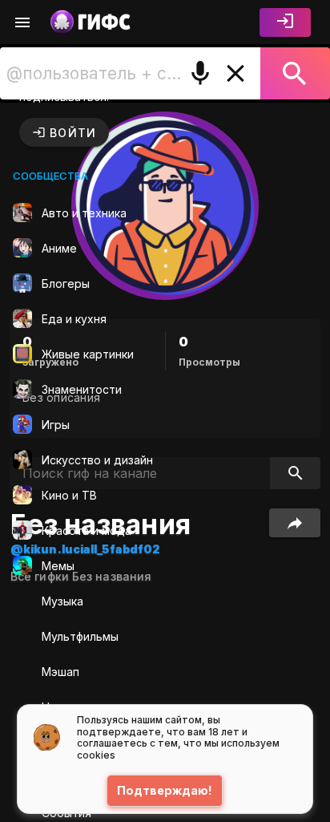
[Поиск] (295, 73)
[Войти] (285, 22)
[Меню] (22, 22)
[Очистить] (235, 73)
